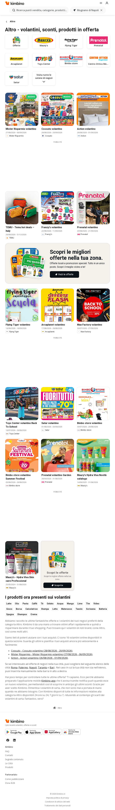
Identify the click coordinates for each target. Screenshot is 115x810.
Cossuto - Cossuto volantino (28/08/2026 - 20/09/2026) (41, 650)
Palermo (23, 667)
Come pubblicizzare (14, 779)
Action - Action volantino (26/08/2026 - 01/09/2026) (39, 658)
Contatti (9, 755)
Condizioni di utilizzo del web (57, 802)
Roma (14, 667)
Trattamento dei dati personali (57, 805)
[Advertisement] (59, 164)
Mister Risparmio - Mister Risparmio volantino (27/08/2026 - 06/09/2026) (51, 654)
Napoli (33, 667)
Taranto (42, 667)
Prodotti (9, 767)
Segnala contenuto (14, 759)
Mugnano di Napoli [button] (88, 10)
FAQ (7, 751)
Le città (9, 763)
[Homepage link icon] (54, 708)
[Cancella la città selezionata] (101, 10)
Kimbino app (48, 680)
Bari (52, 667)
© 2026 (57, 794)
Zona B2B (10, 783)
